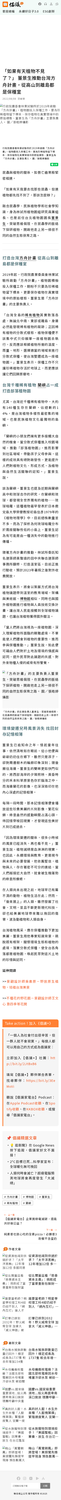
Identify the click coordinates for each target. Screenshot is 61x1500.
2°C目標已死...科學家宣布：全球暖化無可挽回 (32, 1164)
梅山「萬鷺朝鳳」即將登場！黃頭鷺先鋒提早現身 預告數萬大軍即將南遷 (43, 1452)
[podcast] (45, 4)
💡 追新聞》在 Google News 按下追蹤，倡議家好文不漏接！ (32, 1150)
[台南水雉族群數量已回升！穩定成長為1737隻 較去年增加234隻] (14, 1356)
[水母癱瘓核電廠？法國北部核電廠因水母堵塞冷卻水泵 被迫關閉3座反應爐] (14, 1375)
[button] (57, 4)
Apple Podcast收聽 (26, 1103)
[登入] (51, 4)
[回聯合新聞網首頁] (5, 4)
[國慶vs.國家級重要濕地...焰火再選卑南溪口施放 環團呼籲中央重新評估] (14, 1395)
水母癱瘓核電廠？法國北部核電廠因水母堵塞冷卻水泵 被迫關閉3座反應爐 (43, 1373)
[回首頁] (13, 4)
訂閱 (45, 1485)
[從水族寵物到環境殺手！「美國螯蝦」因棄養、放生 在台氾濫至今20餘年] (14, 1434)
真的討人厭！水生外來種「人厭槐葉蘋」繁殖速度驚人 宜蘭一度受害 (43, 1413)
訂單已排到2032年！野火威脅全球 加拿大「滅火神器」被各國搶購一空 (43, 1322)
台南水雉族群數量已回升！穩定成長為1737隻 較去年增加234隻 (43, 1354)
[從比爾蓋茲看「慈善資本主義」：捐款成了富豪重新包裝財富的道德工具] (14, 1281)
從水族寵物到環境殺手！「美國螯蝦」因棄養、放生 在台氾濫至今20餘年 (43, 1432)
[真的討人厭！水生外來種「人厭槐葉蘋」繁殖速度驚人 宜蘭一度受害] (14, 1415)
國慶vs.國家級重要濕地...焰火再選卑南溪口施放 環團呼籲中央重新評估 (43, 1393)
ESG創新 (49, 11)
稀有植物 (12, 1203)
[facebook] (39, 4)
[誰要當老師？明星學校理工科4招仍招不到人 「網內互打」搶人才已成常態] (14, 1304)
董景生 (46, 1197)
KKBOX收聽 (35, 1109)
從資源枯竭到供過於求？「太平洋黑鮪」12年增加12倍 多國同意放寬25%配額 (43, 1260)
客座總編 (8, 11)
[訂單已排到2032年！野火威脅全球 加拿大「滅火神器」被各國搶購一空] (14, 1324)
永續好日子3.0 (29, 11)
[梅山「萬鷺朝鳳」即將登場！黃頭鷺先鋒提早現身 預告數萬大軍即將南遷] (14, 1454)
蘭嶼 (28, 1203)
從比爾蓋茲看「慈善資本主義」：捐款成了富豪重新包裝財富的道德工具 (43, 1279)
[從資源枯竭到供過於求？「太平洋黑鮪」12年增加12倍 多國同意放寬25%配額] (14, 1262)
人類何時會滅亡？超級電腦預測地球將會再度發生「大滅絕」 (32, 1178)
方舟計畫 (12, 1197)
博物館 (30, 1197)
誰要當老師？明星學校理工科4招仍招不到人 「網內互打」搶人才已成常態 (43, 1302)
